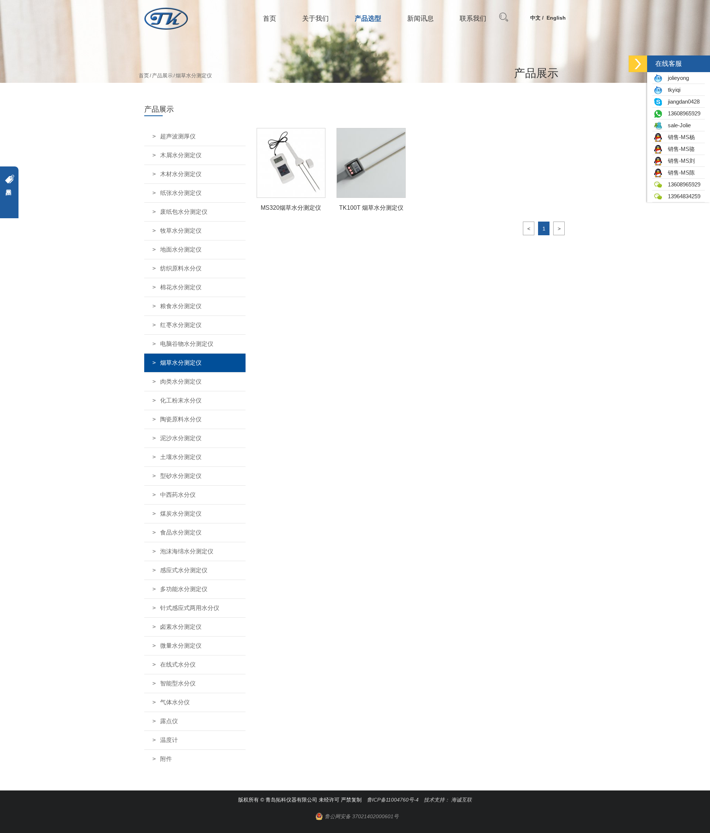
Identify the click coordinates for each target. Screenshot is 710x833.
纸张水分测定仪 (181, 193)
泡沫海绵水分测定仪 (186, 551)
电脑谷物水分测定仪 (186, 344)
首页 (269, 18)
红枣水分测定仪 (181, 325)
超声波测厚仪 (178, 136)
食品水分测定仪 (181, 532)
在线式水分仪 (178, 664)
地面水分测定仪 (181, 249)
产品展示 (162, 75)
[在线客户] (638, 63)
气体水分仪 (175, 702)
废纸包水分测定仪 (183, 212)
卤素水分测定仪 (181, 627)
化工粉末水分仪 (181, 400)
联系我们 (473, 18)
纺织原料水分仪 (181, 268)
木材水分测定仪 (181, 174)
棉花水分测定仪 (181, 287)
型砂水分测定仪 (181, 476)
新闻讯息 (420, 18)
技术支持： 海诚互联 (448, 800)
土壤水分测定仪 (181, 457)
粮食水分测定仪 (181, 306)
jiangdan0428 (681, 101)
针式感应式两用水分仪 (189, 608)
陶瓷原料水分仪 (181, 419)
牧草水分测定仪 (181, 230)
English (556, 18)
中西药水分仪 (178, 495)
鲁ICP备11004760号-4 (393, 800)
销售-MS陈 (679, 172)
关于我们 (315, 18)
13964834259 (681, 196)
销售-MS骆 (679, 149)
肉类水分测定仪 (181, 381)
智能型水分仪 (178, 683)
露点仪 (169, 721)
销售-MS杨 (679, 137)
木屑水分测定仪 (181, 155)
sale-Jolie (677, 125)
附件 (166, 759)
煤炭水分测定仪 (181, 513)
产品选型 (368, 18)
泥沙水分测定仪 (181, 438)
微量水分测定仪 (181, 646)
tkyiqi (671, 90)
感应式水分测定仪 (183, 570)
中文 (535, 18)
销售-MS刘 (679, 161)
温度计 (169, 740)
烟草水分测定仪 (181, 363)
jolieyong (676, 78)
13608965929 (681, 113)
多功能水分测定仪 (183, 589)
